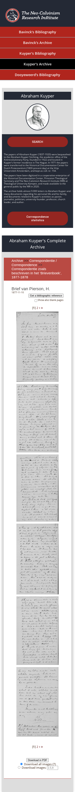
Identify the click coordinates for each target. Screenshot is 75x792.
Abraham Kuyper (37, 96)
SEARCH (37, 142)
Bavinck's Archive (37, 42)
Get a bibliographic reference (46, 295)
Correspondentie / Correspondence (34, 263)
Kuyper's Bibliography (37, 53)
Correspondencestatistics (37, 218)
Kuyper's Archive (38, 64)
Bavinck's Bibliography (37, 32)
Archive (17, 261)
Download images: (34, 767)
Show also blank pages (50, 300)
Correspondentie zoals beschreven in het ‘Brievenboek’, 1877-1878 (37, 273)
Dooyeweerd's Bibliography (37, 74)
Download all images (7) (40, 764)
